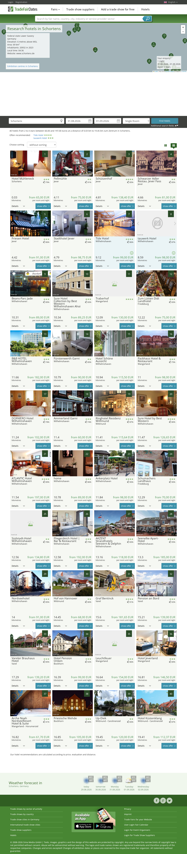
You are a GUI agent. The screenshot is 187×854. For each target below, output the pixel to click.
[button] (94, 48)
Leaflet (156, 71)
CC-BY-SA (184, 71)
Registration (21, 2)
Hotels (145, 9)
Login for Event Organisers (137, 830)
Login (10, 2)
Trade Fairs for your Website (138, 819)
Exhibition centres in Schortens (22, 66)
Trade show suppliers (80, 9)
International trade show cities (25, 824)
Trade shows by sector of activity (26, 809)
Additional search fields (162, 125)
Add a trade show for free (118, 9)
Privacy (127, 809)
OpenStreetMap (170, 71)
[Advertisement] (93, 94)
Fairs (54, 9)
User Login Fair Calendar (136, 824)
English (172, 2)
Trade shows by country (22, 814)
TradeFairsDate (22, 9)
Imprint (127, 814)
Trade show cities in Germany (24, 819)
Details (15, 206)
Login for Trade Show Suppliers (139, 835)
